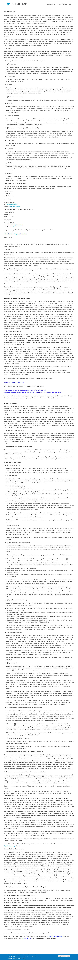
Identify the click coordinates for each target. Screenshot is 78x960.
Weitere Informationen (19, 958)
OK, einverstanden (63, 956)
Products (51, 4)
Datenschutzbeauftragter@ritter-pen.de (15, 234)
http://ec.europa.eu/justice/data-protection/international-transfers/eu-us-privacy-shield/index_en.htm (33, 392)
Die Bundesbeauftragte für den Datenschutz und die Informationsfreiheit (25, 390)
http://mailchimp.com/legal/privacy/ (14, 382)
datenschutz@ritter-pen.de (15, 225)
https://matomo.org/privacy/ (12, 846)
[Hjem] (17, 4)
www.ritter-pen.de (14, 206)
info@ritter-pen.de (12, 204)
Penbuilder (62, 4)
